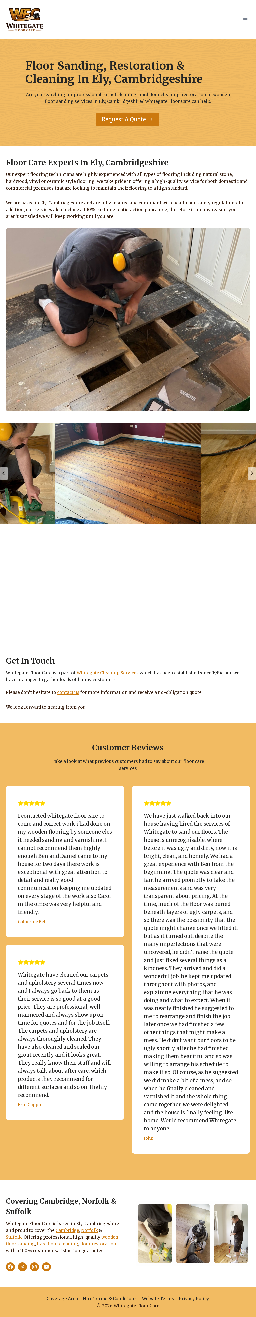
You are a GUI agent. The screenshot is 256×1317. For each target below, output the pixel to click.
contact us (68, 692)
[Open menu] (245, 20)
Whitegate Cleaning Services (108, 673)
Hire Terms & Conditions (110, 1298)
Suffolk (14, 1237)
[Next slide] (252, 473)
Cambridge (67, 1230)
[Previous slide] (4, 473)
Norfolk (89, 1230)
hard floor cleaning (57, 1244)
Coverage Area (62, 1298)
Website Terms (158, 1298)
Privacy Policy (194, 1298)
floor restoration (98, 1244)
